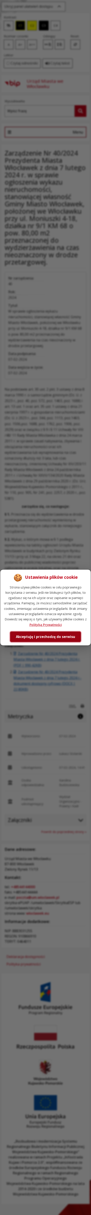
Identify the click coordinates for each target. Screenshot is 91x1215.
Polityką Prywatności (45, 624)
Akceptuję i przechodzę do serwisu (45, 636)
